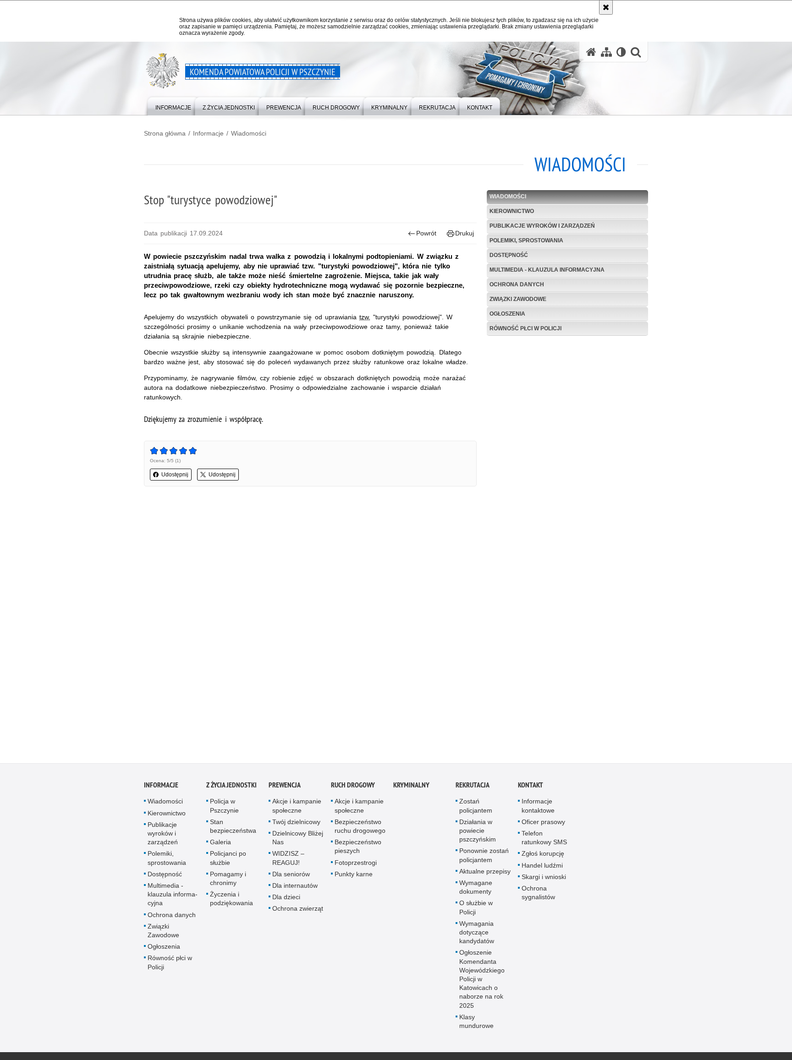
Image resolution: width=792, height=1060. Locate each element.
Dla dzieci (286, 899)
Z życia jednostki (231, 787)
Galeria (220, 844)
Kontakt (530, 787)
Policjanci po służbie (228, 860)
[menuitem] (173, 105)
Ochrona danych (517, 284)
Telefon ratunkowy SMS (544, 840)
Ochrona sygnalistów (538, 895)
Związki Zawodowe (518, 299)
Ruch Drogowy (353, 787)
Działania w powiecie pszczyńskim (477, 832)
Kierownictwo (512, 211)
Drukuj (464, 233)
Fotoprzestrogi (356, 865)
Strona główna (165, 133)
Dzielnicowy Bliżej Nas (297, 840)
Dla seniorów (291, 876)
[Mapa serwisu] (606, 52)
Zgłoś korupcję (543, 855)
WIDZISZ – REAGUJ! (288, 860)
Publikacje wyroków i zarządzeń (542, 226)
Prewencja (285, 787)
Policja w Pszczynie (224, 808)
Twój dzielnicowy (296, 824)
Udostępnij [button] (174, 474)
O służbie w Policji (476, 910)
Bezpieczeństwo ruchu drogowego (360, 828)
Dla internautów (295, 887)
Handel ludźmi (542, 867)
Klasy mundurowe (476, 1024)
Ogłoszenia (507, 314)
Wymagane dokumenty (475, 889)
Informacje (208, 133)
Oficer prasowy (543, 824)
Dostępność (509, 255)
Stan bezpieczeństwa (233, 828)
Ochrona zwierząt (297, 910)
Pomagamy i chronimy (228, 881)
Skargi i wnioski (544, 879)
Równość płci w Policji (525, 328)
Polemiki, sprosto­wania (526, 240)
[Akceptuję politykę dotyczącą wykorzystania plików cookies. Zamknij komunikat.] (606, 7)
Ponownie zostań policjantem (484, 857)
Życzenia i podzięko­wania (231, 901)
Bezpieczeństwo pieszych (358, 849)
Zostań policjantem (475, 808)
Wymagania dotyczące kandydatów (476, 934)
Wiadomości (248, 133)
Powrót (426, 233)
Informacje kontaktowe (538, 808)
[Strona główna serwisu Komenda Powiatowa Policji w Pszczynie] (591, 52)
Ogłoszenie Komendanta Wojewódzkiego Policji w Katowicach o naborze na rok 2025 (482, 981)
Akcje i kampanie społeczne (296, 808)
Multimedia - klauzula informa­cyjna (547, 270)
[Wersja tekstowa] (621, 52)
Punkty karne (354, 876)
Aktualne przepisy (485, 873)
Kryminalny (411, 787)
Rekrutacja (473, 787)
